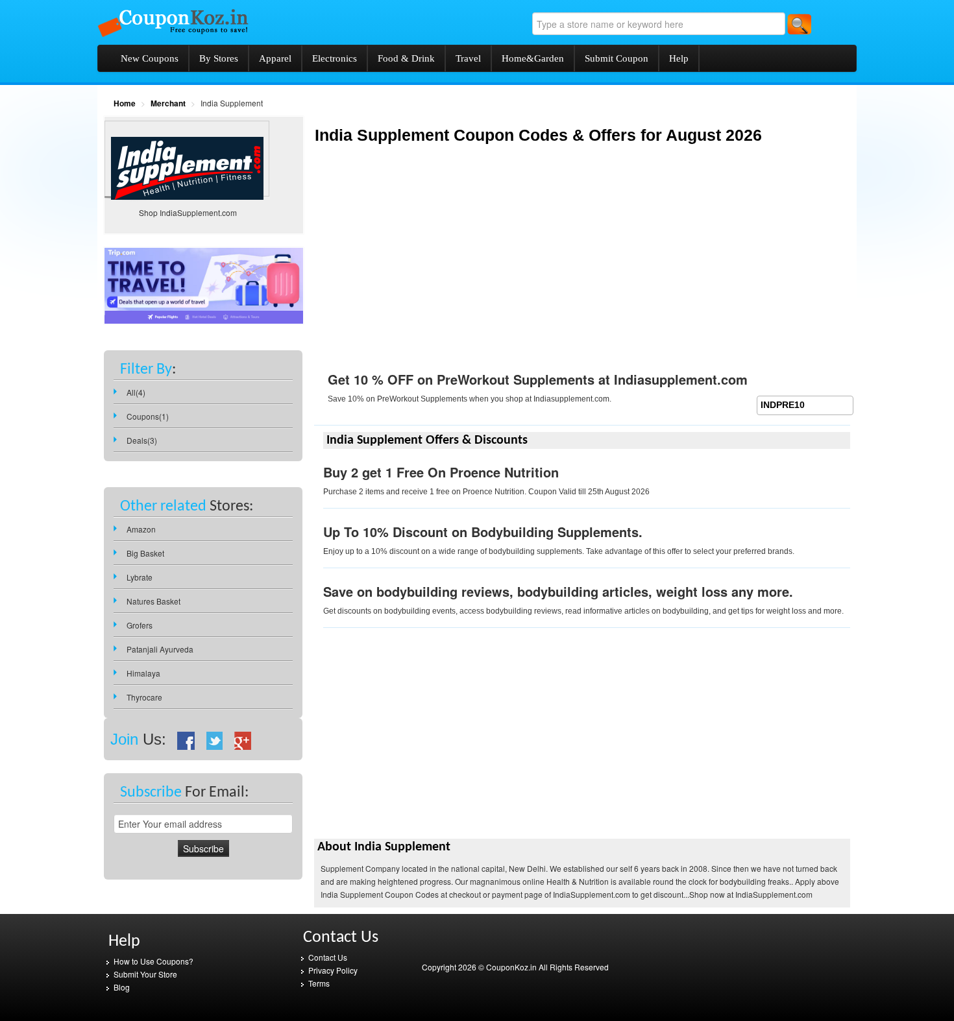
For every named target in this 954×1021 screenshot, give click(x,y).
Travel (468, 58)
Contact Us (327, 957)
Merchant (168, 103)
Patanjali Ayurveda (160, 649)
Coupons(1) (148, 416)
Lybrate (140, 577)
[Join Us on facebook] (186, 739)
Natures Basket (153, 601)
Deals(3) (142, 440)
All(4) (136, 392)
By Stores (218, 58)
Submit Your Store (145, 973)
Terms (319, 983)
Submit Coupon (616, 58)
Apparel (275, 58)
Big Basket (145, 553)
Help (679, 58)
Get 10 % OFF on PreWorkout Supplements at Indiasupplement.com (538, 379)
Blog (122, 986)
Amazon (141, 529)
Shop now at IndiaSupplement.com (751, 894)
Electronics (334, 58)
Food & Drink (406, 58)
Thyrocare (144, 697)
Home (125, 103)
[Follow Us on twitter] (214, 739)
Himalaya (143, 673)
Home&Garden (533, 58)
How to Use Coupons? (153, 961)
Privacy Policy (333, 970)
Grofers (140, 625)
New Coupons (149, 58)
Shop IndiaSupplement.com (188, 212)
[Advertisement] (423, 267)
